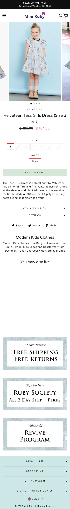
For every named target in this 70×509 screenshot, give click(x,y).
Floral (34, 161)
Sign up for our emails (35, 491)
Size (35, 140)
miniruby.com (35, 481)
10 (50, 146)
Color (35, 155)
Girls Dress (21, 183)
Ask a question (35, 208)
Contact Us (35, 471)
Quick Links (35, 461)
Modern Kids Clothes (16, 243)
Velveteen (35, 109)
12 (59, 146)
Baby (39, 243)
